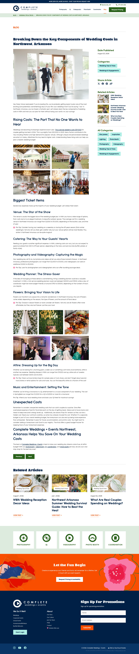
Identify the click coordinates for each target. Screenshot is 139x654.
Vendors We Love (54, 628)
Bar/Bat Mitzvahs (18, 626)
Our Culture (50, 617)
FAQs (48, 623)
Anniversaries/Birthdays (20, 623)
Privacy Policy (111, 650)
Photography (63, 9)
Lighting (102, 139)
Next (30, 456)
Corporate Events (18, 618)
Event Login (20, 632)
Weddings (16, 615)
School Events (17, 621)
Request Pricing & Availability (69, 579)
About (49, 611)
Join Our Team (51, 620)
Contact (49, 625)
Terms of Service (119, 650)
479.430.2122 (122, 5)
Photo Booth (87, 9)
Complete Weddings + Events (32, 444)
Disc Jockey (103, 134)
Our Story (49, 615)
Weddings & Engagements (109, 71)
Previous (19, 456)
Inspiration (116, 134)
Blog (105, 9)
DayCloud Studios (120, 648)
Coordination (97, 9)
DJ (70, 9)
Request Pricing (117, 10)
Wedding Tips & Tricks (26, 15)
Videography (77, 9)
